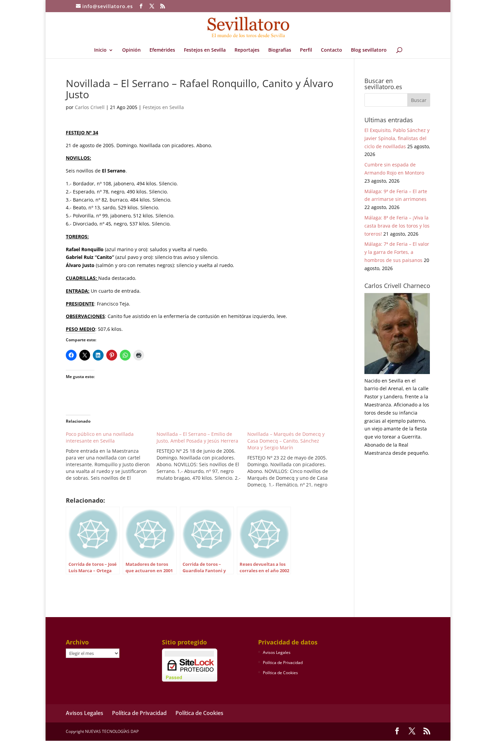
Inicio (100, 50)
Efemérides (162, 50)
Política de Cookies (280, 673)
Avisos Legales (277, 652)
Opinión (131, 50)
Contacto (331, 50)
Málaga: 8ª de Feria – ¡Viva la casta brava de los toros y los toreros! (397, 225)
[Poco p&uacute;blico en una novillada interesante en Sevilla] (111, 456)
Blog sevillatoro (369, 50)
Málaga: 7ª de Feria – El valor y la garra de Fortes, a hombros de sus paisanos (396, 252)
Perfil (306, 50)
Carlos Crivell (90, 107)
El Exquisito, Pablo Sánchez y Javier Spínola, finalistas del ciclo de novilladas (397, 138)
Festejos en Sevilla (205, 50)
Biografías (279, 50)
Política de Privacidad (283, 662)
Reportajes (247, 50)
